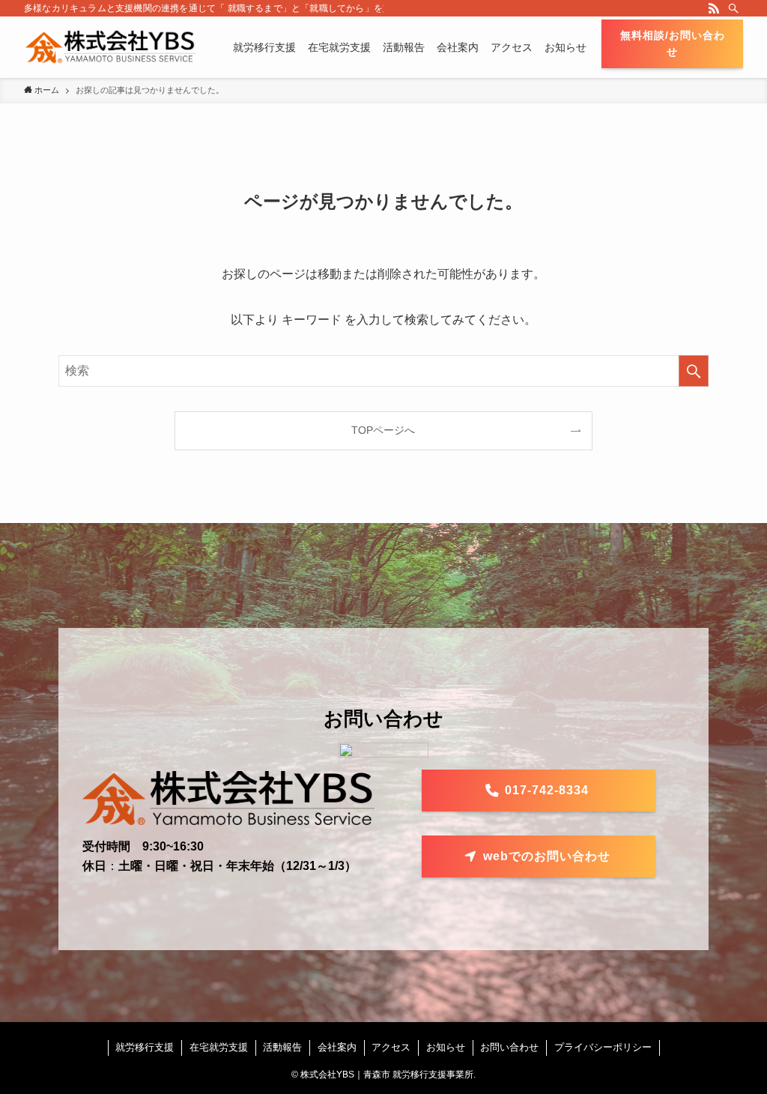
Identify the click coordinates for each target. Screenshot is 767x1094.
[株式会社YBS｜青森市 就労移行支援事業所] (110, 47)
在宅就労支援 (219, 1047)
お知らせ (445, 1047)
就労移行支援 (144, 1047)
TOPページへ (383, 430)
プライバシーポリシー (603, 1047)
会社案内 (337, 1047)
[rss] (714, 8)
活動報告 (282, 1047)
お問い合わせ (509, 1047)
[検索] (733, 8)
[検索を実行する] (694, 371)
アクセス (391, 1047)
